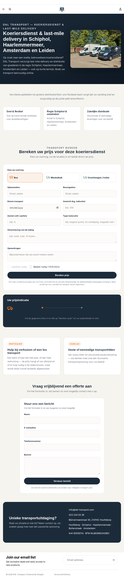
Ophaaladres (13, 187)
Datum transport (15, 201)
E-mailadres (30, 427)
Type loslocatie (70, 216)
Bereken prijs (62, 275)
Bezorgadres (69, 187)
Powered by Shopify (35, 574)
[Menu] (3, 9)
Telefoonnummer (32, 441)
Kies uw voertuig (15, 170)
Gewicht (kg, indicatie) (74, 201)
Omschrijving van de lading (20, 230)
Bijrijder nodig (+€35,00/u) (46, 266)
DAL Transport (19, 574)
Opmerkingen (14, 248)
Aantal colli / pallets (17, 216)
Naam (27, 414)
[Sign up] (113, 560)
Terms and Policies (62, 574)
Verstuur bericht (62, 481)
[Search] (10, 9)
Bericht (27, 454)
